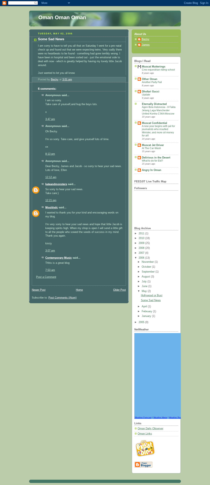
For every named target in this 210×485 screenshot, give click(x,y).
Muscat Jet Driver (153, 145)
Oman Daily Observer (150, 428)
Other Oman (149, 79)
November (148, 261)
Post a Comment (46, 277)
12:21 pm (50, 200)
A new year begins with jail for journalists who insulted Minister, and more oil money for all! (158, 131)
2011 (142, 233)
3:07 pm (50, 250)
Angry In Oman (151, 170)
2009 (142, 243)
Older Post (119, 290)
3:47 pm (50, 119)
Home (79, 290)
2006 (142, 257)
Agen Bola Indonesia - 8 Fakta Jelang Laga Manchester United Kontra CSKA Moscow (159, 110)
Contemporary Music (58, 257)
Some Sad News (151, 300)
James (146, 44)
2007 (142, 252)
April (145, 306)
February (147, 311)
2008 (142, 248)
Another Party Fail (152, 82)
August (146, 276)
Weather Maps (160, 417)
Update (146, 94)
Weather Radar (176, 417)
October (147, 266)
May (145, 291)
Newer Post (39, 290)
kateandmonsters (56, 184)
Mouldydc (51, 207)
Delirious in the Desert (156, 157)
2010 (142, 238)
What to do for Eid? (152, 160)
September (148, 271)
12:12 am (50, 177)
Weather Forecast (143, 417)
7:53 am (50, 270)
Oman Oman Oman (62, 17)
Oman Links (145, 433)
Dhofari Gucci (150, 91)
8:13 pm (50, 154)
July (144, 281)
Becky (145, 39)
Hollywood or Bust (151, 295)
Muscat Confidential (154, 123)
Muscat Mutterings (153, 66)
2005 (142, 322)
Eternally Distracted (154, 104)
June (145, 286)
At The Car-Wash (151, 148)
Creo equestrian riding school (158, 69)
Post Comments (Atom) (62, 297)
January (147, 316)
